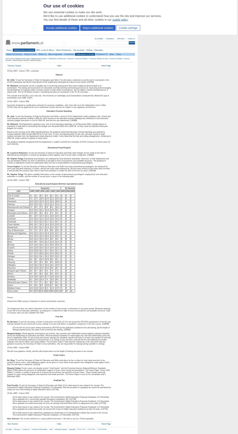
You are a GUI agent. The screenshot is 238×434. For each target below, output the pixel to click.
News (112, 54)
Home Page (106, 66)
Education (98, 50)
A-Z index (9, 429)
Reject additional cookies (98, 27)
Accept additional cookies (61, 27)
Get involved (78, 50)
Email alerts (110, 38)
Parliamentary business (24, 50)
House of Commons (14, 54)
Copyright (72, 429)
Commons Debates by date (99, 58)
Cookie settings (128, 27)
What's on (42, 54)
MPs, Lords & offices (45, 50)
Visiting (89, 50)
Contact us (131, 38)
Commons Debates (81, 58)
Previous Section (14, 66)
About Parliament (63, 50)
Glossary (17, 429)
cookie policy (120, 19)
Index (59, 66)
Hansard (70, 58)
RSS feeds (120, 38)
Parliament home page (22, 58)
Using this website (61, 429)
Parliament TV (102, 54)
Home (9, 50)
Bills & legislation (55, 54)
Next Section (13, 424)
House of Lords (30, 54)
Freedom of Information (39, 429)
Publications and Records (57, 58)
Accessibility (99, 38)
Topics (118, 54)
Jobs (51, 429)
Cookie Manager (102, 429)
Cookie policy (91, 429)
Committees (69, 54)
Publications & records (85, 54)
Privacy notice (81, 429)
